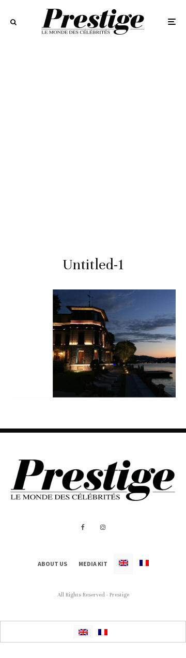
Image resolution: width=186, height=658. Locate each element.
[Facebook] (82, 527)
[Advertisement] (93, 142)
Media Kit (93, 564)
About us (52, 564)
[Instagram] (102, 527)
